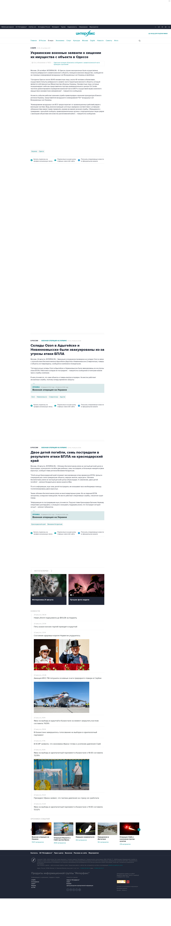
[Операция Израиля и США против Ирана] (63, 835)
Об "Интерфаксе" (21, 27)
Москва (85, 40)
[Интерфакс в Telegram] (70, 889)
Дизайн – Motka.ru (122, 890)
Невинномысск (42, 397)
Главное (34, 40)
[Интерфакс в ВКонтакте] (73, 889)
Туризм (63, 27)
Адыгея (62, 397)
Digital (92, 40)
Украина (34, 151)
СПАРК (33, 880)
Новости (100, 40)
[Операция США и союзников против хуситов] (129, 834)
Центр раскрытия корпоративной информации (79, 885)
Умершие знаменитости (85, 837)
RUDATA (68, 884)
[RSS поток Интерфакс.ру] (76, 889)
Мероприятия (93, 27)
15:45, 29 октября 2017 (43, 48)
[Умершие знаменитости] (85, 834)
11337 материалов (38, 842)
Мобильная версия (7, 27)
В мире (50, 40)
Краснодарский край (38, 524)
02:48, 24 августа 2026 (74, 447)
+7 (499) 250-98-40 (85, 868)
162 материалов (103, 842)
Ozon (42, 269)
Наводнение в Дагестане (103, 838)
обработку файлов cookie (115, 865)
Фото (116, 40)
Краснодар (35, 269)
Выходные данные (122, 888)
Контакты (34, 853)
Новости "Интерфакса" (72, 880)
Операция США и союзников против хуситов (127, 839)
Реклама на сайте (80, 853)
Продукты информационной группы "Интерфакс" (60, 873)
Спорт (68, 40)
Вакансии (68, 853)
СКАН (68, 882)
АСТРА (33, 887)
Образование (83, 27)
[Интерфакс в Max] (79, 889)
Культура (76, 40)
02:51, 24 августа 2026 (74, 177)
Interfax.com (32, 27)
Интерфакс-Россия (44, 27)
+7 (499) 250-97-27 (99, 868)
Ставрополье (53, 397)
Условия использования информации (127, 886)
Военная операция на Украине (54, 177)
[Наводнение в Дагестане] (107, 834)
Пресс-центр (58, 853)
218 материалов (125, 844)
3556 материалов (60, 843)
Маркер (33, 885)
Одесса (41, 151)
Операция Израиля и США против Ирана (62, 839)
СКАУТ (33, 884)
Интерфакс (85, 33)
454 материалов (81, 840)
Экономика (60, 40)
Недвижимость (72, 27)
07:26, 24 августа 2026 (74, 341)
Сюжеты (109, 40)
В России (42, 40)
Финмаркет (55, 27)
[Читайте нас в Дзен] (67, 889)
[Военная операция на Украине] (41, 834)
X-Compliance (35, 882)
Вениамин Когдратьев (55, 524)
